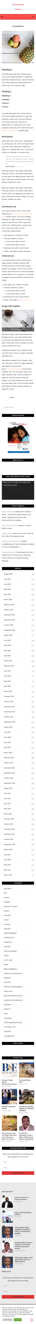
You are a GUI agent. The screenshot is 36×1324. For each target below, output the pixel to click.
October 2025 (8, 625)
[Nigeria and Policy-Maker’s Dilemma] (7, 1217)
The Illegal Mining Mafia (24, 1081)
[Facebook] (26, 17)
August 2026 (8, 574)
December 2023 (9, 707)
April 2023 (7, 747)
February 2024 (9, 696)
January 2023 (8, 763)
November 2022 (9, 773)
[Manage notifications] (31, 1319)
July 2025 (7, 640)
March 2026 (8, 599)
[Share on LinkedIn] (18, 397)
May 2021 (7, 865)
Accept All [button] (17, 1319)
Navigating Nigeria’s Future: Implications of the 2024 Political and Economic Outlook (24, 1245)
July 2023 (7, 732)
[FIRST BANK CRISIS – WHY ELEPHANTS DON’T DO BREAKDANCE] (7, 1262)
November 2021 (9, 834)
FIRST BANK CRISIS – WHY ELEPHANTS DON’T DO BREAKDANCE (24, 1259)
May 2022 (7, 804)
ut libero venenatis (24, 300)
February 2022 (9, 819)
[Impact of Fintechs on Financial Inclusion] (7, 1202)
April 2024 (7, 686)
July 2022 (7, 793)
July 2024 (7, 671)
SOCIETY (7, 1009)
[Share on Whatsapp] (19, 397)
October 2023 (8, 717)
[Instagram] (30, 17)
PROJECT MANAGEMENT (13, 987)
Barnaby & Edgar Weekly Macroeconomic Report (9, 1082)
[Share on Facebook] (14, 397)
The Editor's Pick (10, 1027)
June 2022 (7, 798)
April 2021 (7, 870)
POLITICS (7, 982)
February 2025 (9, 666)
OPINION (7, 978)
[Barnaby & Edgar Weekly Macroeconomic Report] (9, 1070)
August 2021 (8, 849)
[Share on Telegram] (21, 397)
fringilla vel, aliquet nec (10, 130)
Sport (6, 1014)
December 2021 (9, 829)
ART (5, 893)
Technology (8, 1018)
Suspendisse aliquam (14, 369)
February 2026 (9, 605)
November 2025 (9, 620)
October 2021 (8, 839)
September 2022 (9, 783)
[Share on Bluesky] (25, 397)
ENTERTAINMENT (10, 933)
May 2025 (7, 650)
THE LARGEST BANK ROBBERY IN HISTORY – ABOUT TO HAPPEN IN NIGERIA (23, 1230)
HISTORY (7, 947)
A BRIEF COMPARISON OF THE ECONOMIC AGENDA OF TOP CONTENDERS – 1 (18, 544)
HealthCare (8, 942)
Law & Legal (8, 960)
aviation (6, 897)
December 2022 (9, 768)
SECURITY (8, 1005)
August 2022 (8, 788)
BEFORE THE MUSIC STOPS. (9, 1107)
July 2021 (7, 855)
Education (7, 929)
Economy (7, 924)
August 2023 (8, 727)
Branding (7, 902)
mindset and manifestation (13, 973)
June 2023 (7, 737)
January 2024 (8, 701)
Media (6, 964)
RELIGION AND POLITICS (13, 996)
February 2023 (9, 758)
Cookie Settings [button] (7, 1319)
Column (6, 911)
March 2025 (8, 661)
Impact (6, 956)
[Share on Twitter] (16, 397)
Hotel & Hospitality (10, 951)
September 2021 (9, 844)
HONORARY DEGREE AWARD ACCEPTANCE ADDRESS (26, 1108)
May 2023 (7, 742)
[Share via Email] (26, 397)
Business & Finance (11, 906)
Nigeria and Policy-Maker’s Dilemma (23, 1213)
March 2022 (8, 814)
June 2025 (7, 645)
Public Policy (8, 991)
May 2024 (7, 681)
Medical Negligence (10, 969)
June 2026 (7, 584)
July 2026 (7, 579)
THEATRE (7, 1031)
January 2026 (8, 610)
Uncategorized (9, 1036)
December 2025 (9, 615)
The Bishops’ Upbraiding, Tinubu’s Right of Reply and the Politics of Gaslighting (26, 1136)
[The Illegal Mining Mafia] (26, 1070)
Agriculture (7, 888)
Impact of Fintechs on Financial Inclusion (22, 1198)
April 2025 (7, 656)
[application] (18, 490)
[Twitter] (28, 17)
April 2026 (7, 594)
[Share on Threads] (23, 397)
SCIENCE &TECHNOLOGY (13, 1000)
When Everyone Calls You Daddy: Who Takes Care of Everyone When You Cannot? (9, 1136)
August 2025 (8, 635)
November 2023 (9, 712)
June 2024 (7, 676)
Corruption (7, 915)
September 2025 (9, 630)
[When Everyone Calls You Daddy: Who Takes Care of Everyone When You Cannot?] (9, 1123)
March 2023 (8, 753)
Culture (6, 920)
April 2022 (7, 809)
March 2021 (8, 875)
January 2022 (8, 824)
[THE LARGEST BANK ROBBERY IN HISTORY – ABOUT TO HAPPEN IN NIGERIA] (7, 1232)
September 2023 (9, 722)
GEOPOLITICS (9, 938)
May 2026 (7, 589)
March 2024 (8, 691)
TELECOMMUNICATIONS (13, 1023)
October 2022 (8, 778)
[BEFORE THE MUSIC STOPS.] (9, 1096)
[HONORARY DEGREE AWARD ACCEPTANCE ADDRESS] (26, 1096)
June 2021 (7, 860)
